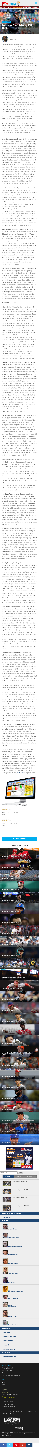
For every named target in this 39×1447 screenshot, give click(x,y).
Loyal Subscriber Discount (10, 1395)
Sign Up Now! (7, 1217)
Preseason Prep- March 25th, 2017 (21, 1206)
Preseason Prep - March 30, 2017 (20, 1181)
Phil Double (12, 1306)
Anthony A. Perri (13, 1237)
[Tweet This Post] (10, 1445)
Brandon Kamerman (15, 1246)
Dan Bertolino (13, 1255)
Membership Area (9, 1349)
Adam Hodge (12, 1229)
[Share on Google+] (23, 1445)
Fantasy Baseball (7, 1368)
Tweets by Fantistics (9, 1356)
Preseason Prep (6, 21)
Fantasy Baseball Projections (11, 1375)
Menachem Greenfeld (15, 1291)
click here (20, 773)
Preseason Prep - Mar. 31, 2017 (20, 1198)
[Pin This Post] (16, 1445)
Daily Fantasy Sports (8, 1373)
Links (3, 1387)
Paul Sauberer (13, 1298)
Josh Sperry (13, 37)
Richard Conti (12, 1316)
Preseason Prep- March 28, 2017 (20, 1190)
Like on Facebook (7, 1404)
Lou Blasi (11, 1282)
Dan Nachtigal (13, 1263)
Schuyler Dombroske (15, 1325)
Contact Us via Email (8, 1407)
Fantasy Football (7, 1370)
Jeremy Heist (13, 1274)
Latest (20, 1176)
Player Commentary (9, 1336)
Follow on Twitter (7, 1402)
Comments (32, 1176)
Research (6, 1345)
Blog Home (6, 1332)
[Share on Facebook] (3, 1445)
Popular (9, 1176)
